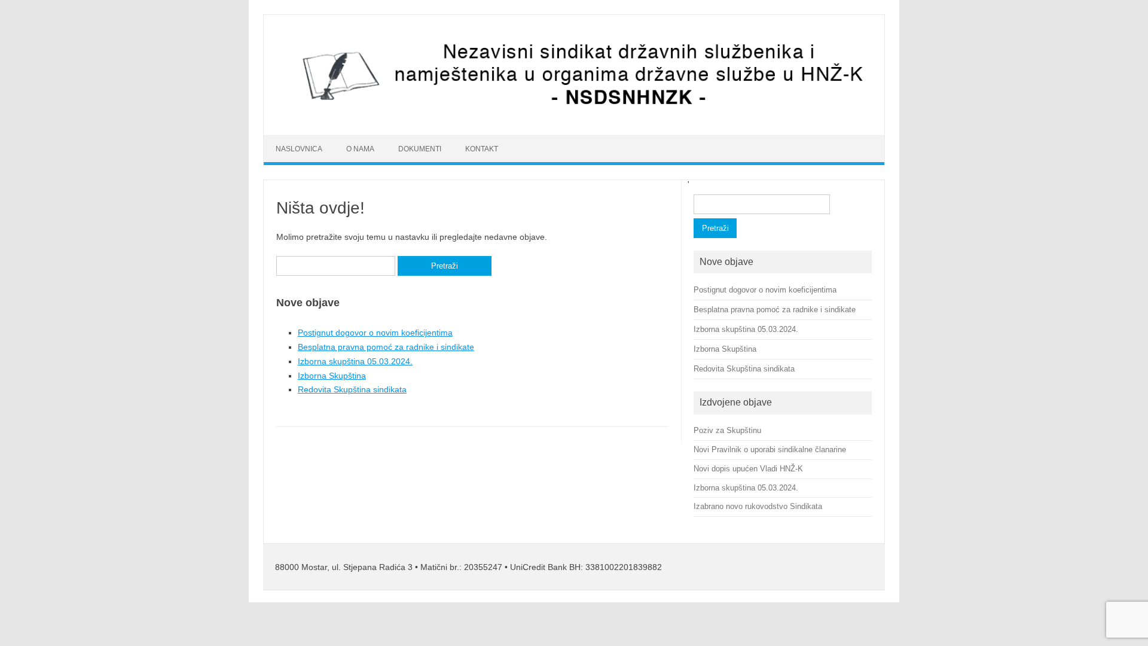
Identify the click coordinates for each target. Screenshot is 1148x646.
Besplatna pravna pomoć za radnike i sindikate (386, 347)
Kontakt (481, 149)
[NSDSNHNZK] (574, 115)
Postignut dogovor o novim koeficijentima (375, 332)
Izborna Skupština (332, 375)
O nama (360, 149)
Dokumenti (419, 149)
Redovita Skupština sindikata (352, 389)
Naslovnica (299, 149)
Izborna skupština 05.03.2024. (355, 361)
